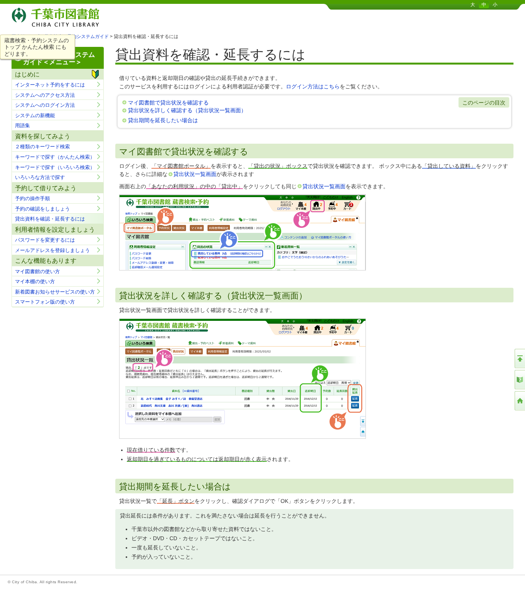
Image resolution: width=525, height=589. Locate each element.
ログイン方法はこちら (313, 86)
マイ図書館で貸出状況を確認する (168, 103)
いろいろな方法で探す (40, 177)
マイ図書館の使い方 (37, 271)
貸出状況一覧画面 (194, 174)
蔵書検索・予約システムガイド (76, 36)
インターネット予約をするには (50, 85)
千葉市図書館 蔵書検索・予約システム (92, 16)
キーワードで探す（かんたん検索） (55, 157)
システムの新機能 (35, 115)
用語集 (22, 125)
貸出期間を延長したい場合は (163, 120)
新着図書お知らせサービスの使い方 (55, 292)
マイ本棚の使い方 (35, 281)
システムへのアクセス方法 (45, 95)
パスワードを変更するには (45, 240)
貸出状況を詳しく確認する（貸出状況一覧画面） (187, 110)
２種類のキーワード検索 (42, 146)
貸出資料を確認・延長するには (50, 219)
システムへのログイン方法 (45, 105)
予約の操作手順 (32, 198)
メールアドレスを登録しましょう (52, 250)
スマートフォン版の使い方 (45, 302)
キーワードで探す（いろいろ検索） (55, 167)
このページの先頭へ (519, 358)
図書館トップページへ (519, 400)
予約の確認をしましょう (42, 209)
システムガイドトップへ (519, 379)
